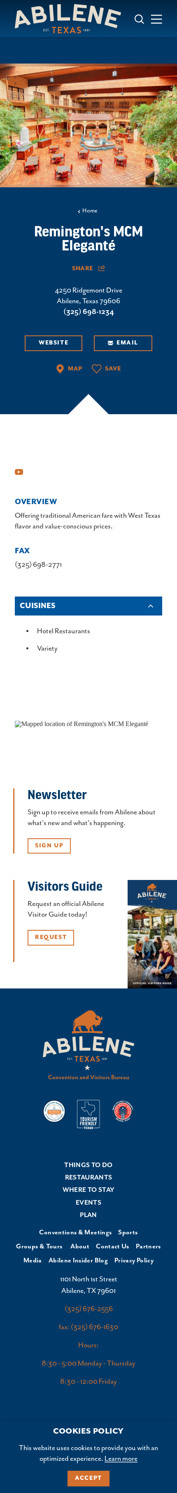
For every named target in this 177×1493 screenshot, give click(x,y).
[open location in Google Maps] (81, 722)
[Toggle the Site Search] (139, 18)
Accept (88, 1478)
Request (51, 937)
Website (53, 343)
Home (90, 211)
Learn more (121, 1459)
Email (127, 343)
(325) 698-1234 (88, 312)
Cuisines (38, 606)
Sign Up (49, 845)
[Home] (71, 18)
